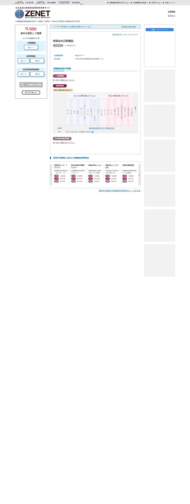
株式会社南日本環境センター (77, 166)
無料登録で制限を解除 (129, 26)
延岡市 (47, 21)
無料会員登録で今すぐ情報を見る (101, 128)
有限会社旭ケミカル (94, 165)
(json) (81, 4)
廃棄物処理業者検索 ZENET (26, 21)
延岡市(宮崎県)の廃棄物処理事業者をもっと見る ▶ (119, 191)
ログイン (171, 16)
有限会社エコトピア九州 (112, 166)
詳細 (37, 61)
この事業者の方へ (70, 45)
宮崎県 (40, 21)
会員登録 (171, 12)
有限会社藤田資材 (128, 165)
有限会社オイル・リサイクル (60, 166)
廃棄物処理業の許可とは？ (119, 3)
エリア (31, 47)
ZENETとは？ (156, 3)
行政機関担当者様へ (140, 3)
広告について (170, 3)
